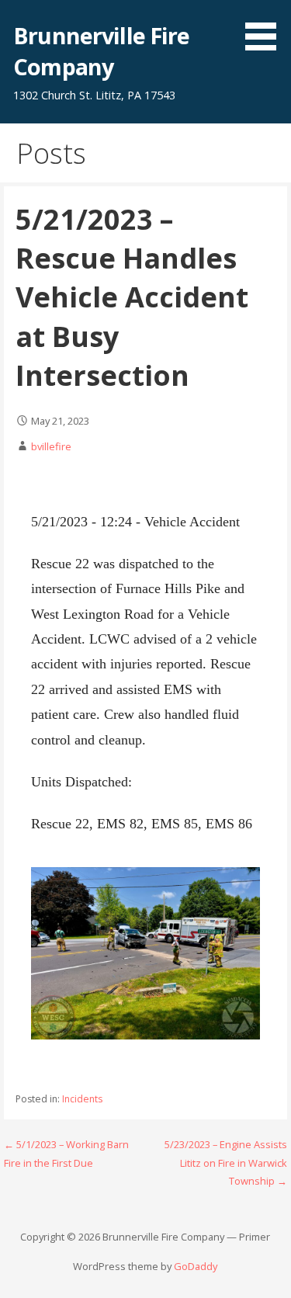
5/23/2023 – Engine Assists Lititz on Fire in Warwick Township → (226, 1162)
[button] (266, 28)
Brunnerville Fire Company (101, 51)
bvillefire (51, 446)
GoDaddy (195, 1266)
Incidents (82, 1098)
